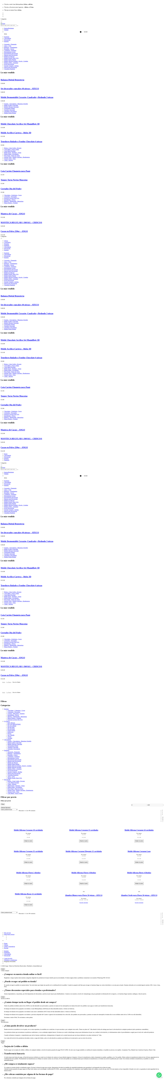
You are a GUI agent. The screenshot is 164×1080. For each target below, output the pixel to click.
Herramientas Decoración (11, 53)
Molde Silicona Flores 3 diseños (28, 873)
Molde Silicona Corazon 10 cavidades (28, 830)
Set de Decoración (9, 64)
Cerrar (2, 969)
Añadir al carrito (28, 841)
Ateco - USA (7, 46)
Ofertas (6, 241)
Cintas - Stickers (8, 160)
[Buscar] (17, 25)
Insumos (6, 41)
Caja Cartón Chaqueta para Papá (15, 171)
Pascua (9, 733)
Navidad (10, 738)
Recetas (6, 948)
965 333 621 (7, 933)
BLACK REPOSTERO (14, 724)
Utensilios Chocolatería (10, 111)
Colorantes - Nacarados (10, 196)
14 (162, 817)
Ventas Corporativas (9, 946)
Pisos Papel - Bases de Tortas (12, 155)
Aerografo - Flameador (10, 44)
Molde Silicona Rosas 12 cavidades (28, 894)
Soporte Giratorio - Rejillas (11, 66)
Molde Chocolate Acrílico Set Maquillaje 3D (20, 124)
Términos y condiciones (10, 960)
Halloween (10, 732)
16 (162, 820)
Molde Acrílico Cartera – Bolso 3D (16, 133)
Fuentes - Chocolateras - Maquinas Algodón (16, 104)
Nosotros (6, 244)
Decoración (7, 40)
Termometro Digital (9, 108)
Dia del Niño (11, 727)
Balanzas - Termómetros (10, 47)
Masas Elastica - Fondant (11, 203)
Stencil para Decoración (10, 67)
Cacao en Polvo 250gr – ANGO (14, 231)
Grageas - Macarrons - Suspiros (16, 713)
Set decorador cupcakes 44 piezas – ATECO (20, 88)
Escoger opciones (84, 902)
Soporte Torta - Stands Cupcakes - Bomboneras (17, 157)
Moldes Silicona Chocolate (11, 107)
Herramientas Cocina (9, 52)
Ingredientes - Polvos (9, 200)
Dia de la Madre (12, 726)
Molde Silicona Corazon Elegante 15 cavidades (84, 851)
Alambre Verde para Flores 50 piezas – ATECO (139, 895)
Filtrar (2, 804)
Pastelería (6, 37)
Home (5, 454)
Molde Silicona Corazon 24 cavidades (139, 830)
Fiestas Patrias (11, 730)
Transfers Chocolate (9, 110)
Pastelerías (7, 952)
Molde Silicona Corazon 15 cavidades (83, 830)
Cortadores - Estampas (10, 50)
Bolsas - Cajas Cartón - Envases (12, 148)
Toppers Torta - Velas (10, 158)
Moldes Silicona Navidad (14, 767)
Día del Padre (11, 729)
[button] (159, 1075)
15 (162, 818)
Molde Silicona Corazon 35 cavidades (28, 851)
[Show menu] (1, 22)
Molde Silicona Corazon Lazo (139, 851)
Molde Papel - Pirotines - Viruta (12, 152)
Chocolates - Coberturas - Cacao (13, 195)
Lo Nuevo (8, 682)
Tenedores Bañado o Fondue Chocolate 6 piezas (21, 141)
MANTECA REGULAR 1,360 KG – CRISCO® (21, 222)
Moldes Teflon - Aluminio (11, 62)
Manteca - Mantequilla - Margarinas (13, 201)
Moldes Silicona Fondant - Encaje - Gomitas (16, 61)
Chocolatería (7, 38)
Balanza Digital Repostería (12, 80)
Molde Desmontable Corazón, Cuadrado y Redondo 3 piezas (27, 97)
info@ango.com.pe (9, 934)
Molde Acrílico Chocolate (11, 105)
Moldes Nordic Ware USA (11, 58)
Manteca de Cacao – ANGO (13, 214)
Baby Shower (11, 722)
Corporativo (7, 242)
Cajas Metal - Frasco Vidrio (11, 149)
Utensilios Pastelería (9, 69)
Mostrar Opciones (5, 807)
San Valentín (11, 735)
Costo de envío (8, 958)
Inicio (3, 682)
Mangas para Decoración (11, 55)
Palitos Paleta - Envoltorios (11, 154)
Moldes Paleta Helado (10, 59)
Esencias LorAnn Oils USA (11, 198)
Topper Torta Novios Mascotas (14, 180)
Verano (9, 736)
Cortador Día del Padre (11, 189)
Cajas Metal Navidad (9, 151)
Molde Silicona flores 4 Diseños (139, 873)
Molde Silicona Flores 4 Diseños (83, 873)
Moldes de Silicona (9, 56)
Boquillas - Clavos (9, 49)
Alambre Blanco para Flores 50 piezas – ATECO (83, 895)
